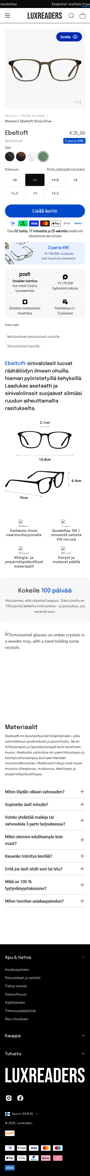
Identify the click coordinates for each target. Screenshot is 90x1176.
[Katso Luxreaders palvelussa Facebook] (20, 1098)
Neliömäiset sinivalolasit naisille (33, 336)
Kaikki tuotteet (33, 115)
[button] (71, 15)
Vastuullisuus (15, 993)
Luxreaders (24, 1123)
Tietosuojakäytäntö (20, 1010)
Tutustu (13, 1053)
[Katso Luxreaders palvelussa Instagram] (8, 1098)
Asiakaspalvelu (17, 969)
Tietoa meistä (16, 985)
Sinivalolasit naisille (23, 345)
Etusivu (11, 115)
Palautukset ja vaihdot (22, 977)
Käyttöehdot (15, 1002)
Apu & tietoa (18, 957)
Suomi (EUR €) (22, 1114)
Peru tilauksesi (16, 1018)
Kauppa (12, 1035)
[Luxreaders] (45, 15)
